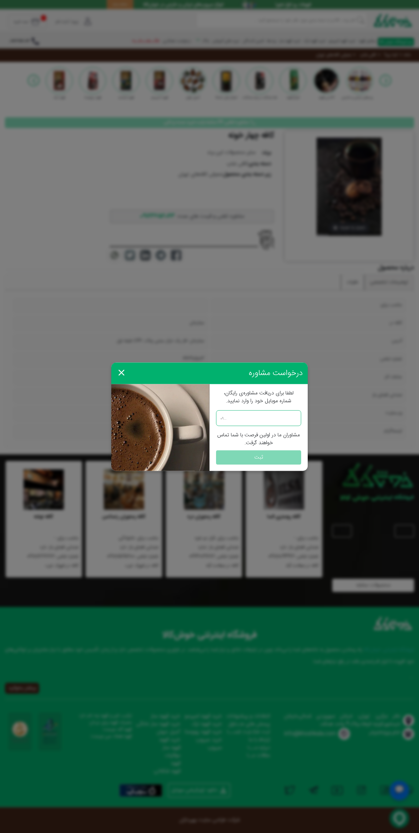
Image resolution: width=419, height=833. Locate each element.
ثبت (258, 457)
